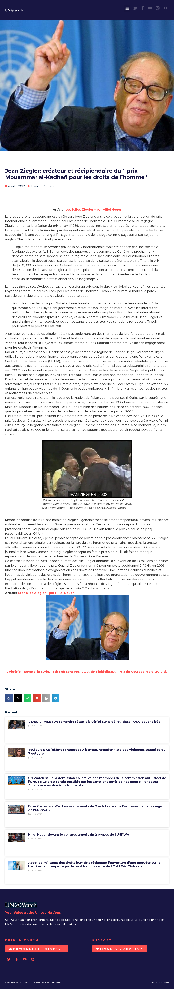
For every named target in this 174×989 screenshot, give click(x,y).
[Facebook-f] (143, 8)
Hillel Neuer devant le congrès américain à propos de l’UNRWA (78, 834)
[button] (127, 8)
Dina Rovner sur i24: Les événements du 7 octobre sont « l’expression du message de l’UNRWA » (95, 808)
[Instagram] (158, 8)
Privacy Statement (159, 982)
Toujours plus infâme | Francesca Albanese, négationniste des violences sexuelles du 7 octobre (97, 751)
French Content (43, 186)
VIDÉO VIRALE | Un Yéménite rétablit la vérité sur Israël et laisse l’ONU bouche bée (94, 722)
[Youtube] (150, 8)
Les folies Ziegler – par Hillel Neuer (93, 209)
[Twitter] (135, 8)
